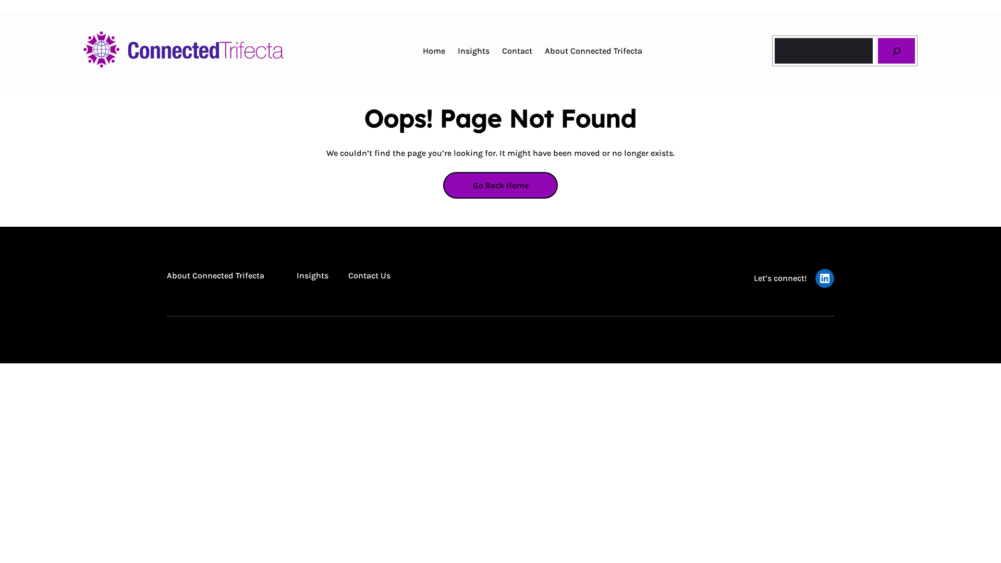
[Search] (896, 51)
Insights (312, 275)
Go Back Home (501, 185)
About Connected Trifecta (215, 275)
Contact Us (369, 275)
